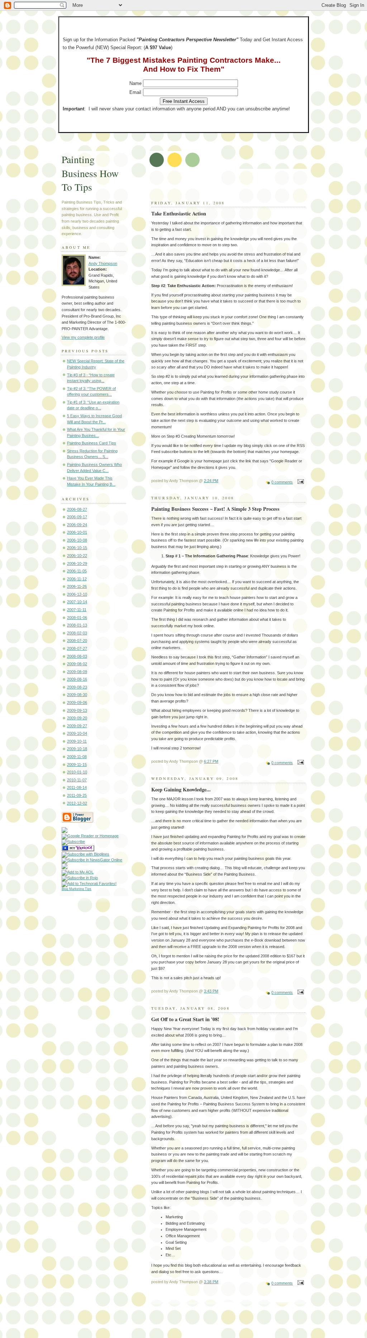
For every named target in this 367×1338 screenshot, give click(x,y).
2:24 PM (211, 480)
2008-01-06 (77, 617)
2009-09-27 (77, 726)
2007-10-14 (77, 602)
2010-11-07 (77, 780)
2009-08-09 (77, 672)
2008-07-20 (77, 640)
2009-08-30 (77, 694)
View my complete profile (83, 337)
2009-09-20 (77, 718)
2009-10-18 (77, 749)
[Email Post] (299, 482)
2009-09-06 (77, 702)
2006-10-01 (77, 532)
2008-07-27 (77, 648)
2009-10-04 (77, 733)
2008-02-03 (77, 633)
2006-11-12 (77, 579)
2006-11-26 (77, 586)
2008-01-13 (77, 625)
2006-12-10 (77, 594)
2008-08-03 (77, 656)
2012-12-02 (77, 803)
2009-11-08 (77, 756)
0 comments (282, 482)
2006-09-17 (77, 517)
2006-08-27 (77, 509)
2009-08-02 (77, 664)
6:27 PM (211, 761)
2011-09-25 (77, 795)
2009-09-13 (77, 710)
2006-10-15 (77, 548)
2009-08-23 (77, 687)
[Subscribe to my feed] (64, 831)
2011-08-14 (77, 787)
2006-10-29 (77, 563)
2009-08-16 (77, 679)
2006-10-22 (77, 555)
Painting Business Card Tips (91, 443)
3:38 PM (211, 1282)
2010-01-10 (77, 772)
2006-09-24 (77, 525)
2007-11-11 (76, 610)
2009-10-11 (77, 741)
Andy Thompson (103, 263)
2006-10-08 (77, 540)
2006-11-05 (77, 571)
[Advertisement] (236, 186)
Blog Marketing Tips (76, 889)
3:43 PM (211, 991)
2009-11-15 (77, 764)
